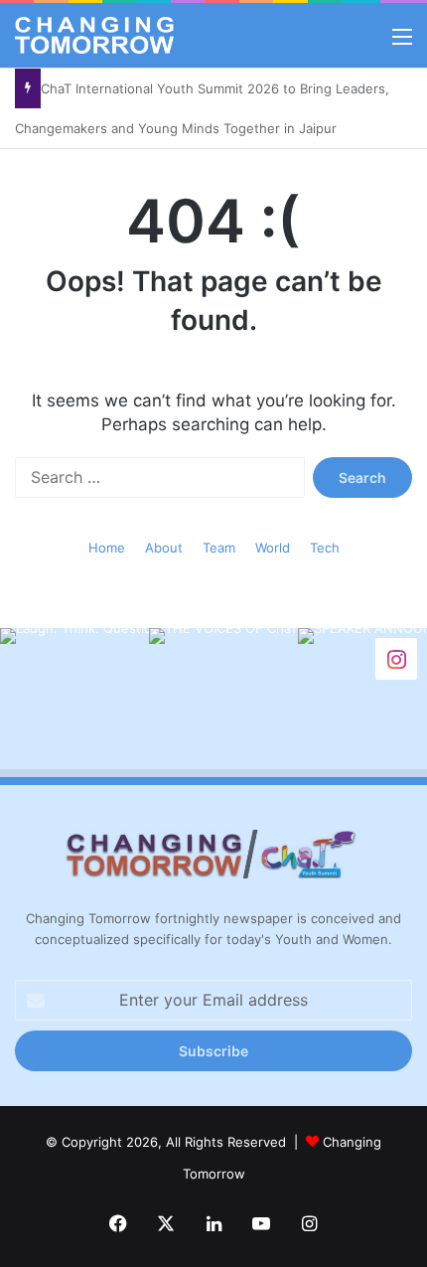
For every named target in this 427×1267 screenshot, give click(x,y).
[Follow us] (396, 657)
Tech (325, 547)
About (164, 547)
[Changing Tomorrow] (94, 35)
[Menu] (402, 43)
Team (219, 547)
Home (106, 547)
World (272, 547)
